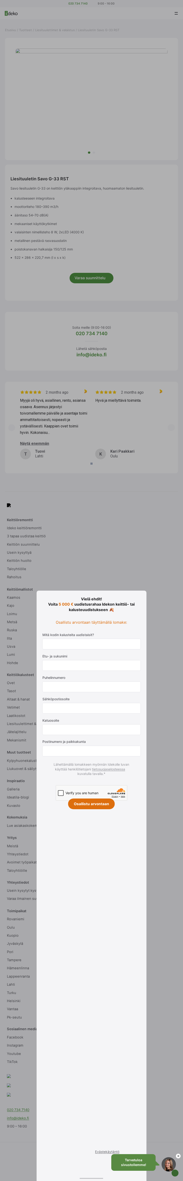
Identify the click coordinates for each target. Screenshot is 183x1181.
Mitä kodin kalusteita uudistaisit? (68, 635)
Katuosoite (50, 720)
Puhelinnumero (53, 678)
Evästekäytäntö (107, 1152)
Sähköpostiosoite (56, 699)
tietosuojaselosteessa (110, 769)
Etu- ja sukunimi (54, 656)
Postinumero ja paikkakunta (64, 742)
